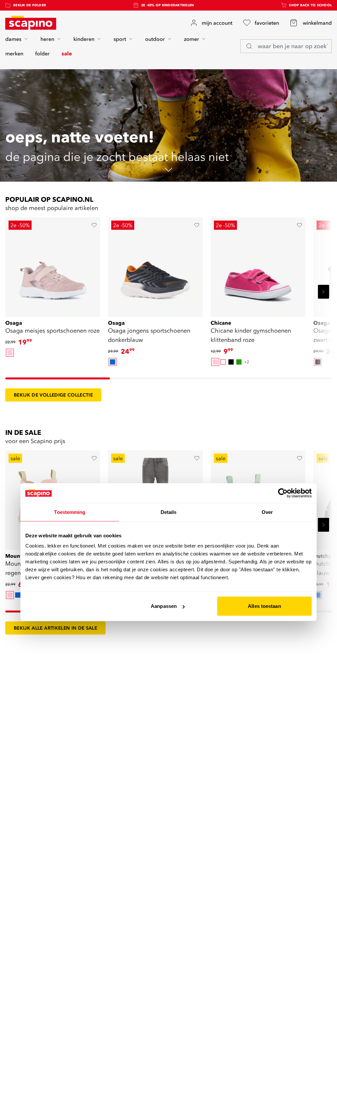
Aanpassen (164, 606)
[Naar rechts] (323, 292)
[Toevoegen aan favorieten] (94, 225)
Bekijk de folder (29, 5)
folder (42, 53)
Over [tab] (267, 512)
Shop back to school (310, 5)
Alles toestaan (264, 606)
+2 (246, 361)
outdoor (155, 39)
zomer (191, 39)
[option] (10, 352)
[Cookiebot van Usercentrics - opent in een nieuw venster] (283, 493)
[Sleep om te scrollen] (57, 378)
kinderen (83, 39)
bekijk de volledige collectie (53, 395)
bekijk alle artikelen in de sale (55, 628)
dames (13, 39)
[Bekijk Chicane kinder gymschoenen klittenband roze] (258, 265)
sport (120, 39)
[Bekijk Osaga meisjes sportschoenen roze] (53, 265)
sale (67, 53)
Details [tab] (169, 512)
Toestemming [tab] (69, 512)
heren (47, 39)
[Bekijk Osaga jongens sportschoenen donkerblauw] (155, 265)
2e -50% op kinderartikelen (167, 5)
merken (14, 53)
